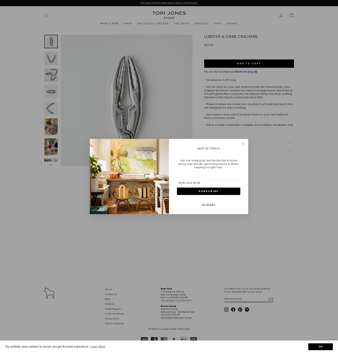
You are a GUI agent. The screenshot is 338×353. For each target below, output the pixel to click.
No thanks (208, 204)
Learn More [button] (97, 346)
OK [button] (321, 346)
